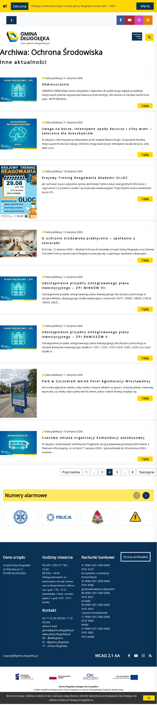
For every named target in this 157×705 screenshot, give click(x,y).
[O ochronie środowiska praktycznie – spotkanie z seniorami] (18, 244)
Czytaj (145, 105)
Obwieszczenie (55, 84)
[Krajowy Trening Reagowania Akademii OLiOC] (18, 192)
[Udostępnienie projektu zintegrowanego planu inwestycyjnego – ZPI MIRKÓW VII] (18, 289)
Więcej (145, 6)
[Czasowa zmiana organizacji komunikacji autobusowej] (18, 444)
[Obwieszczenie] (18, 90)
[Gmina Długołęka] (26, 43)
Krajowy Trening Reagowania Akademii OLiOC (85, 178)
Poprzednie (71, 472)
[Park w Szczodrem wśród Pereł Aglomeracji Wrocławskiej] (18, 394)
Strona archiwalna (136, 558)
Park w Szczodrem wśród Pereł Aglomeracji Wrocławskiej (96, 381)
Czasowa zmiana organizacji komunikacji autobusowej (93, 438)
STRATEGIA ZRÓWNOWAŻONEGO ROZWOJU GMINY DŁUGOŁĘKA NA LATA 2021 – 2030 (73, 6)
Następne (146, 472)
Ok (149, 697)
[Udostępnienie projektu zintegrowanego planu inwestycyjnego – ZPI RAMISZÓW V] (18, 338)
